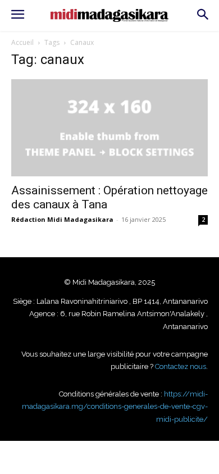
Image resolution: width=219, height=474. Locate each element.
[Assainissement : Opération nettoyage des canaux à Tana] (109, 127)
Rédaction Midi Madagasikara (62, 219)
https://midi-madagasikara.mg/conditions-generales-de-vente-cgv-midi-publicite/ (115, 406)
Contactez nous (180, 366)
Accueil (22, 42)
